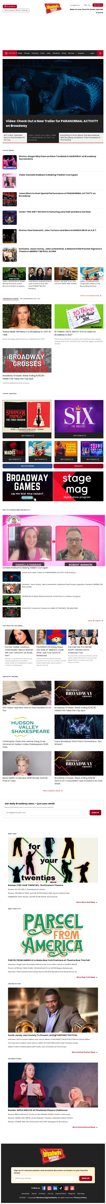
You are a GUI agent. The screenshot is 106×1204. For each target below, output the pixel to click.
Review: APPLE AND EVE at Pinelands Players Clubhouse (37, 1110)
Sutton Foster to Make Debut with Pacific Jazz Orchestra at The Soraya (37, 1047)
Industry (35, 53)
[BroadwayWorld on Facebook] (43, 1188)
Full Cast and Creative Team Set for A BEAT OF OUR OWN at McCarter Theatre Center (43, 1043)
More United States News (83, 1052)
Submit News (60, 1193)
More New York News (86, 977)
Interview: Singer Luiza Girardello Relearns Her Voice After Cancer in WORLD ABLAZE (42, 964)
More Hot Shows (27, 466)
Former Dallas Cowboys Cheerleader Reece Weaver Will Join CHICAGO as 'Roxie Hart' (19, 651)
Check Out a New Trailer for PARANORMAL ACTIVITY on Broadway (49, 572)
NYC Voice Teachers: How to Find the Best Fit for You (27, 709)
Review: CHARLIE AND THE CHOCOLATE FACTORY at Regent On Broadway (38, 1122)
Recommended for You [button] (30, 299)
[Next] (101, 273)
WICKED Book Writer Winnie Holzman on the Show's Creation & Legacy (51, 596)
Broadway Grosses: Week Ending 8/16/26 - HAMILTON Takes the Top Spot (24, 377)
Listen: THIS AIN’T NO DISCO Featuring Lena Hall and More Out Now (55, 211)
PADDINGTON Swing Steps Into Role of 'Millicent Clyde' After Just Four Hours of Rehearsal (50, 651)
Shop (64, 53)
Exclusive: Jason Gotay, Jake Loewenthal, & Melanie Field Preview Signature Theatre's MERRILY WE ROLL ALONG (60, 250)
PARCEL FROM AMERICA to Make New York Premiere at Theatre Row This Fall (49, 960)
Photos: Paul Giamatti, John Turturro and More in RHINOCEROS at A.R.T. (58, 230)
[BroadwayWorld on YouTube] (72, 1188)
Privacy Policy (80, 1197)
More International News (84, 1127)
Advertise (25, 1193)
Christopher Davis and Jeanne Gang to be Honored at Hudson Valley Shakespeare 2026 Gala (25, 744)
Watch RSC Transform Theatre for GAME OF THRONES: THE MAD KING (50, 608)
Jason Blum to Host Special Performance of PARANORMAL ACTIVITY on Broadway (57, 195)
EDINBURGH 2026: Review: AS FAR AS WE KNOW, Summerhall (32, 897)
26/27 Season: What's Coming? (16, 10)
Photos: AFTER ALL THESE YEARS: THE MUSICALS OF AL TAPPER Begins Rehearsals (40, 968)
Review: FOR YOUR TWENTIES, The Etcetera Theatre (35, 885)
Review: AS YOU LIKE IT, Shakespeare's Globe (26, 889)
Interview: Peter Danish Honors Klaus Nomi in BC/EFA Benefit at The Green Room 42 (42, 972)
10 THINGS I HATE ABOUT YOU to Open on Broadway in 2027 (75, 333)
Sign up (95, 812)
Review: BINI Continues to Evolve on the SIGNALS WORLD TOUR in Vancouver (39, 1114)
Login (92, 53)
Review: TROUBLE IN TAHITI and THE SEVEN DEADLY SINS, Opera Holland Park (39, 893)
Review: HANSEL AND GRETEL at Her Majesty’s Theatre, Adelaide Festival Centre (40, 1118)
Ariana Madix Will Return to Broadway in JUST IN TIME (27, 333)
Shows (27, 53)
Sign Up (86, 1178)
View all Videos (94, 620)
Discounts (78, 466)
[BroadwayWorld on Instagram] (49, 1188)
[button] (100, 53)
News (20, 53)
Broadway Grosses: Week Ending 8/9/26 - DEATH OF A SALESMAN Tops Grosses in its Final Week (78, 781)
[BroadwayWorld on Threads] (66, 1188)
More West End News (85, 902)
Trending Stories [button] (11, 299)
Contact (42, 1193)
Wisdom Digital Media (46, 1197)
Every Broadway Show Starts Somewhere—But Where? (78, 743)
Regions (71, 1193)
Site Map (81, 1193)
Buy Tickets (27, 435)
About (34, 1193)
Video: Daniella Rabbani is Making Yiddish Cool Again (48, 174)
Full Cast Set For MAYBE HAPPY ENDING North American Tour (80, 650)
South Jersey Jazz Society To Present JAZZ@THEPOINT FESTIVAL (42, 1035)
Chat (42, 53)
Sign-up (87, 5)
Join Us (50, 1193)
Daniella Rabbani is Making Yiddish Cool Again (25, 567)
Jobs (48, 53)
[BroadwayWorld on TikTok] (61, 1188)
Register (81, 53)
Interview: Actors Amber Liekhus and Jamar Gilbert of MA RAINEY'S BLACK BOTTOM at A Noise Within (49, 1039)
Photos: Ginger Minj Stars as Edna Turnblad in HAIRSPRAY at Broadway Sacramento (57, 158)
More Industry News (51, 790)
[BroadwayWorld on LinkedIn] (55, 1188)
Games (71, 53)
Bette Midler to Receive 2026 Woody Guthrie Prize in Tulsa (25, 779)
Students (56, 53)
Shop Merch (11, 6)
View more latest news (89, 295)
